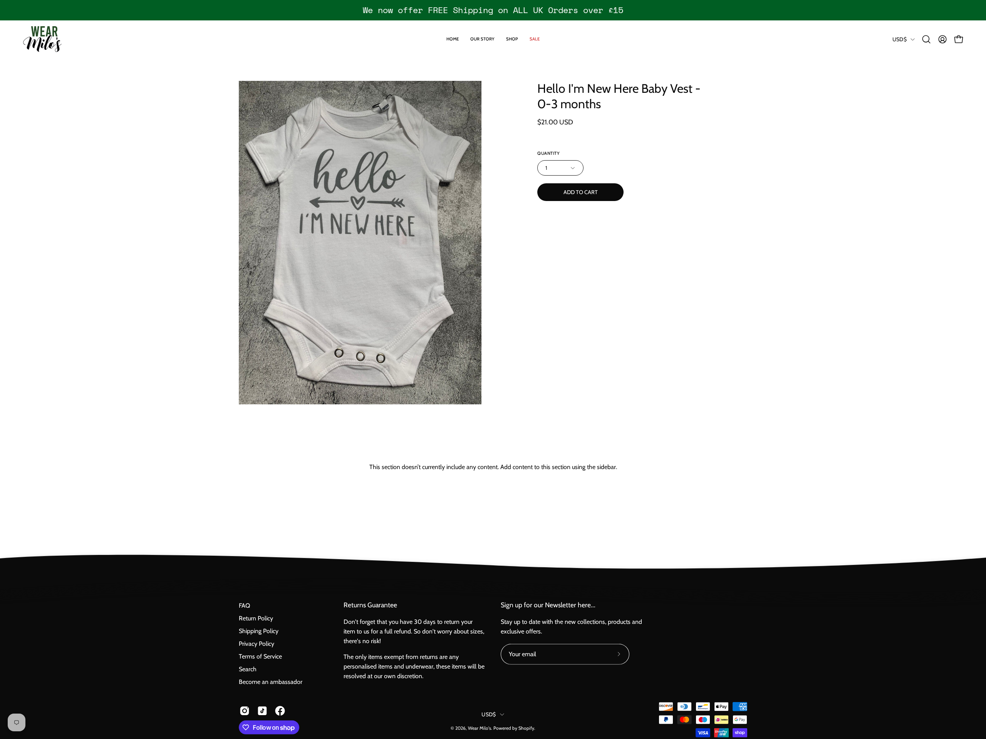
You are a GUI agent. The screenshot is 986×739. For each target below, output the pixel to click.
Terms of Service (260, 656)
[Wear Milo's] (42, 39)
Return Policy (256, 618)
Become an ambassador (270, 681)
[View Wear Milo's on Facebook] (280, 711)
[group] (493, 10)
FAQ (244, 605)
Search (248, 669)
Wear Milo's (479, 728)
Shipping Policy (258, 631)
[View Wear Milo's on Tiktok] (262, 711)
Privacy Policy (256, 643)
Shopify (526, 728)
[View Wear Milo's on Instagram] (244, 711)
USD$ (899, 39)
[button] (926, 39)
